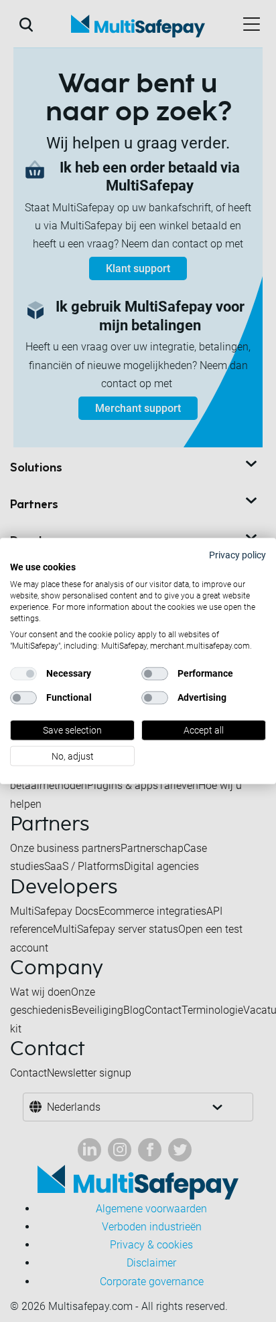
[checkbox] (23, 674)
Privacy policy (237, 554)
